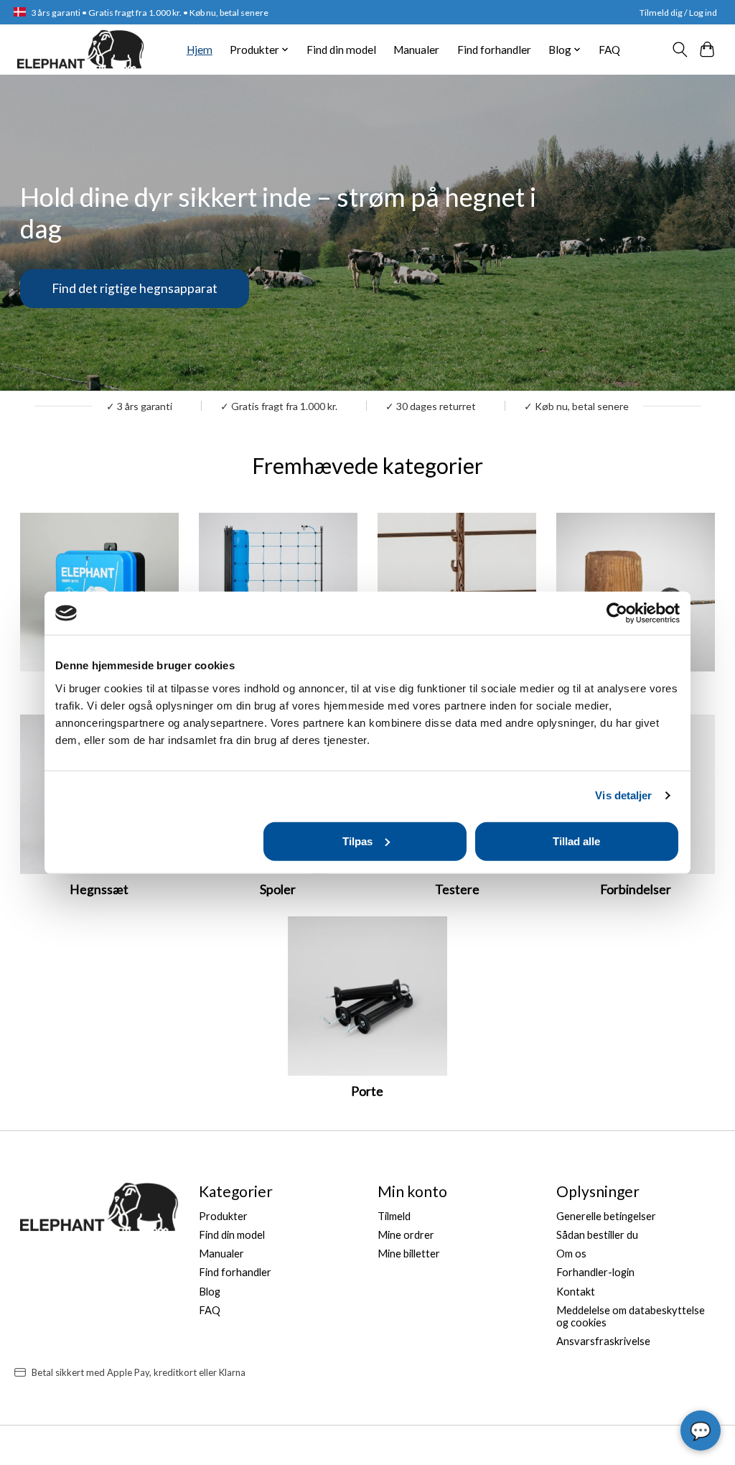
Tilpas (357, 840)
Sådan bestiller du (597, 1235)
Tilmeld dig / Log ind (678, 12)
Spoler (278, 889)
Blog (209, 1291)
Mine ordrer (406, 1235)
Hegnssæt (99, 889)
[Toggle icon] (679, 49)
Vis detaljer (623, 795)
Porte (367, 1091)
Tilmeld (394, 1216)
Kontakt (575, 1291)
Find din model (341, 49)
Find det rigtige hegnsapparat (134, 288)
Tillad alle (576, 840)
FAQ (609, 49)
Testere (457, 889)
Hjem (199, 49)
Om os (571, 1253)
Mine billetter (409, 1253)
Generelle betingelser (606, 1216)
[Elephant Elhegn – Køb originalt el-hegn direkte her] (80, 49)
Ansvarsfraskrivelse (603, 1341)
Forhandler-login (595, 1272)
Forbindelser (635, 889)
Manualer (416, 49)
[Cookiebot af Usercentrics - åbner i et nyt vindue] (617, 613)
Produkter (223, 1216)
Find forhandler (494, 49)
